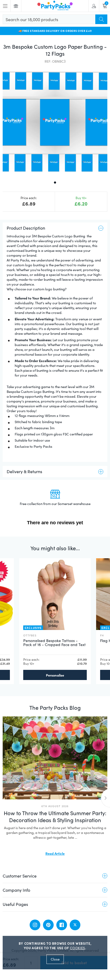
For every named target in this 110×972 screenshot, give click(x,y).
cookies (77, 948)
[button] (55, 121)
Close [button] (55, 959)
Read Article (55, 853)
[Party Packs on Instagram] (35, 925)
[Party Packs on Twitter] (75, 925)
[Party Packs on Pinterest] (48, 925)
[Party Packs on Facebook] (61, 925)
